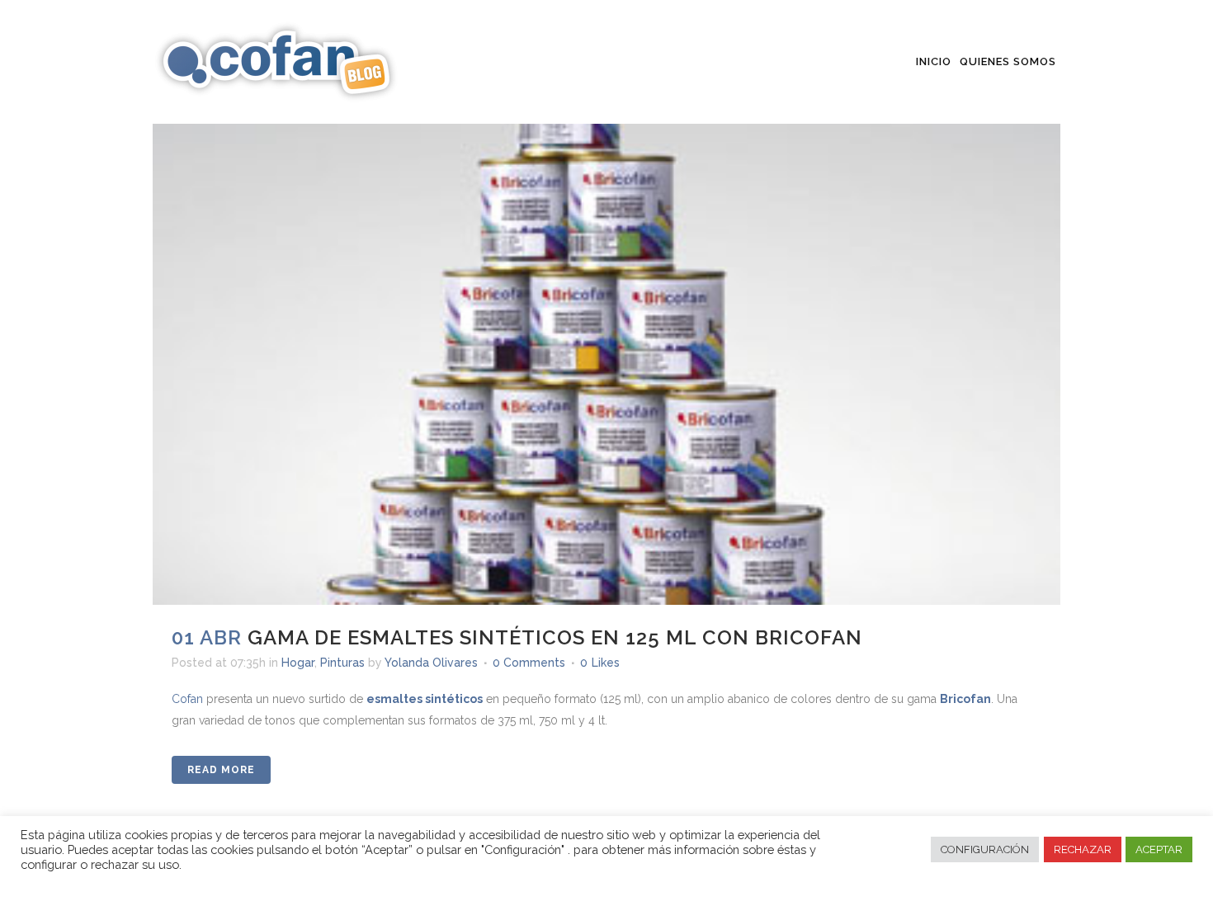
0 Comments (529, 662)
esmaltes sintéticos (424, 698)
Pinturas (342, 662)
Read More (221, 770)
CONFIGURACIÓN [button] (985, 849)
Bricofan (965, 698)
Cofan (187, 698)
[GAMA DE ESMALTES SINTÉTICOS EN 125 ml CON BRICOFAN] (606, 302)
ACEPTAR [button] (1158, 849)
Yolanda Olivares (431, 662)
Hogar (297, 662)
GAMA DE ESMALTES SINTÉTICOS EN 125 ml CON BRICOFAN (555, 637)
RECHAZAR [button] (1083, 849)
